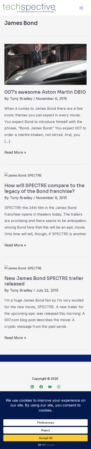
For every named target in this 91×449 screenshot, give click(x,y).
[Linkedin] (32, 387)
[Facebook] (41, 387)
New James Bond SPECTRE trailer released (43, 281)
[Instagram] (59, 387)
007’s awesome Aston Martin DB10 (45, 92)
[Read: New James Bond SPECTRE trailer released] (23, 268)
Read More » (15, 152)
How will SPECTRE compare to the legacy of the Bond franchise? (44, 188)
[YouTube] (50, 387)
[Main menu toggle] (81, 7)
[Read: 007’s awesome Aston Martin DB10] (45, 64)
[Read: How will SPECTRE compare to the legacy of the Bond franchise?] (23, 175)
